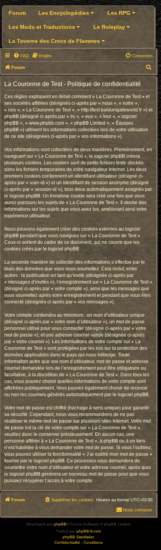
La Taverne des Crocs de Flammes (55, 41)
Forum (17, 13)
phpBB (60, 524)
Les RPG (119, 13)
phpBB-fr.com (89, 531)
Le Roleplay (110, 27)
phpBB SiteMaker (78, 537)
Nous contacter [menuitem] (137, 510)
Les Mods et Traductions (43, 27)
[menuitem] (21, 55)
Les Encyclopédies (64, 13)
